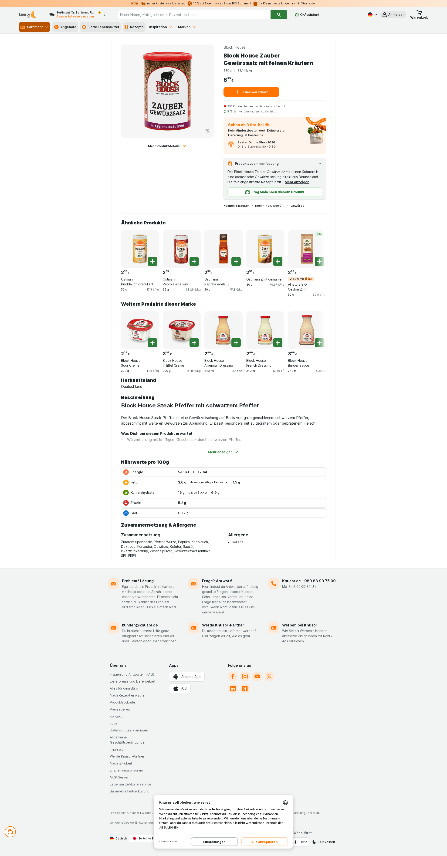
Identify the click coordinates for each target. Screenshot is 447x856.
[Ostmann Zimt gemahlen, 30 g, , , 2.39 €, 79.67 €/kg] (265, 249)
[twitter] (269, 676)
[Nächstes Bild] (316, 248)
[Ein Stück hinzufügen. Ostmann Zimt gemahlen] (277, 261)
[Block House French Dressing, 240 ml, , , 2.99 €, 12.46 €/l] (265, 330)
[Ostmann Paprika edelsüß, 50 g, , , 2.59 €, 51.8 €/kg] (223, 249)
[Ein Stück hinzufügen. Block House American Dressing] (236, 342)
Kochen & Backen (237, 205)
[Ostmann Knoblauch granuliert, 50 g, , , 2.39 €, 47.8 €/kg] (140, 249)
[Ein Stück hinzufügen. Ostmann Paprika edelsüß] (194, 261)
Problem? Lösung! (138, 581)
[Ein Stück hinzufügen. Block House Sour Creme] (152, 342)
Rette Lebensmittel (103, 27)
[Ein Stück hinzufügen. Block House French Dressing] (277, 342)
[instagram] (245, 676)
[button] (393, 14)
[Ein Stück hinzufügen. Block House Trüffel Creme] (194, 342)
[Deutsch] (372, 14)
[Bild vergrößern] (207, 131)
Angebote (68, 27)
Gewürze (297, 205)
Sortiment (35, 27)
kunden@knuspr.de (140, 625)
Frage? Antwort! (217, 581)
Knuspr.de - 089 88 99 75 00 (309, 581)
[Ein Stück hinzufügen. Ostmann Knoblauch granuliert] (152, 261)
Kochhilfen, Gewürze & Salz (270, 205)
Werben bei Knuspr (299, 625)
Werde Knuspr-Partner (223, 625)
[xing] (245, 688)
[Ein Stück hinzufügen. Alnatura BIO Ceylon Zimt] (319, 261)
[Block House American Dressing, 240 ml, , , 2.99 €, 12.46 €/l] (223, 330)
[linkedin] (232, 688)
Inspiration (158, 27)
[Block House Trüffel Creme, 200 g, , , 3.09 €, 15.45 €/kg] (182, 330)
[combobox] (194, 14)
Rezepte (137, 27)
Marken (184, 27)
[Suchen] (279, 14)
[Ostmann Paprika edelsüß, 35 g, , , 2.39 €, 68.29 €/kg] (182, 249)
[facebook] (232, 676)
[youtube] (257, 676)
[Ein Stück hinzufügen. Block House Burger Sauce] (319, 342)
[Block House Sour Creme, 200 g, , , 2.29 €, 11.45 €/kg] (140, 330)
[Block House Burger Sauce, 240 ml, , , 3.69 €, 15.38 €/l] (307, 330)
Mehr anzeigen (297, 182)
